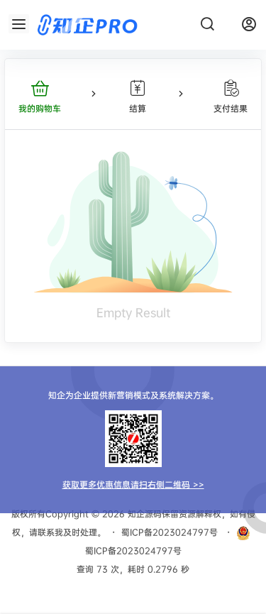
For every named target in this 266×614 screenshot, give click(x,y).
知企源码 (143, 514)
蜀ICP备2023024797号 (169, 532)
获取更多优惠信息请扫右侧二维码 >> (133, 484)
